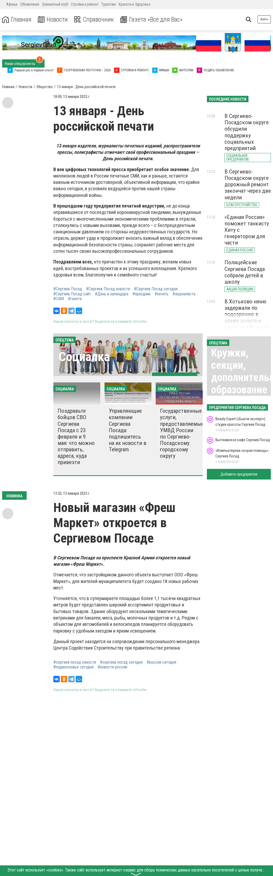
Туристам (108, 4)
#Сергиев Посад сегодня (156, 289)
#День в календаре (112, 294)
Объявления (29, 4)
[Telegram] (71, 311)
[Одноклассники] (64, 311)
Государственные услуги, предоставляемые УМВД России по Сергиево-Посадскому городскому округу (182, 433)
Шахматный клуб (55, 4)
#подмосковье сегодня (73, 667)
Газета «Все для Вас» (156, 19)
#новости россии (112, 667)
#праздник (142, 294)
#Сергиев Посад (67, 289)
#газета (75, 298)
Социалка (84, 356)
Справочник (98, 19)
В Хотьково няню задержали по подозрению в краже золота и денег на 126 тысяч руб (247, 317)
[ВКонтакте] (56, 311)
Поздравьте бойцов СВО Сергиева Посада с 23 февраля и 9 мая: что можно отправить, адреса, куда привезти (76, 436)
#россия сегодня (161, 662)
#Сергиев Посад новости (108, 289)
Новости (57, 19)
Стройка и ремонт (84, 4)
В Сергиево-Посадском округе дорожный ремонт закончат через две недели (247, 184)
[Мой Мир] (79, 311)
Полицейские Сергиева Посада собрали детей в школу (244, 272)
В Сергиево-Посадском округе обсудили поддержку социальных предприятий (246, 132)
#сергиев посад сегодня (121, 662)
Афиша (11, 4)
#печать (161, 294)
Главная (21, 19)
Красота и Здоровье (134, 4)
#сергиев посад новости (74, 662)
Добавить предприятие (239, 474)
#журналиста (183, 294)
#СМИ (58, 298)
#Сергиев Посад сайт (72, 294)
